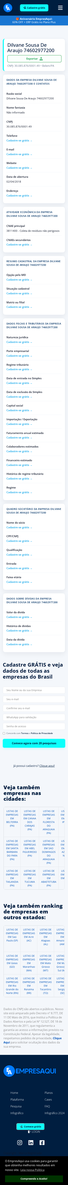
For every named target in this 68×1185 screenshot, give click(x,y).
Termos (25, 733)
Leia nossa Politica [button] (32, 1170)
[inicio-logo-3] (7, 7)
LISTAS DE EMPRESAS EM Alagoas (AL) (45, 937)
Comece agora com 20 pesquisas (34, 743)
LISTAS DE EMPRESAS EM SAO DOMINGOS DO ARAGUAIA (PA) (49, 851)
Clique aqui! (47, 766)
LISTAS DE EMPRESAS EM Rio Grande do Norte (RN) (12, 986)
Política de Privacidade (42, 733)
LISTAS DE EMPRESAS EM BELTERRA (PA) (12, 818)
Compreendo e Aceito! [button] (34, 1178)
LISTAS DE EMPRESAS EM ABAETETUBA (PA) (48, 878)
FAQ (47, 1106)
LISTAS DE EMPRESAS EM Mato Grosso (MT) (45, 963)
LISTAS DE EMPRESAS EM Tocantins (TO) (45, 986)
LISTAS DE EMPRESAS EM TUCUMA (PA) (30, 878)
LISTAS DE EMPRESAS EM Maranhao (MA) (29, 963)
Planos (49, 1093)
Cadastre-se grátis (17, 140)
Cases (48, 1099)
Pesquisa (15, 1106)
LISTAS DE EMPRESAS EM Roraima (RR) (29, 986)
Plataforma (17, 1099)
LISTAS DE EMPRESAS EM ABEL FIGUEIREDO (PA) (30, 848)
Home (14, 1093)
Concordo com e (29, 733)
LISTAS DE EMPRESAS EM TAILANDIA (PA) (12, 878)
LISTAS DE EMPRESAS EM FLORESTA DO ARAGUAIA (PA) (49, 822)
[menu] (60, 8)
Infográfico (16, 1113)
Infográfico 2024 (55, 1113)
